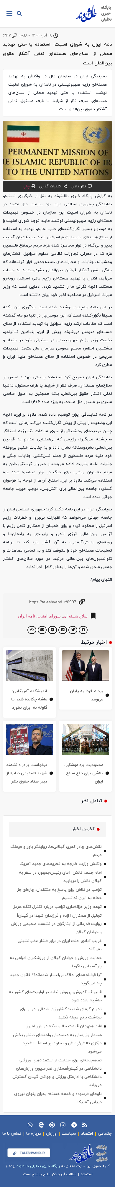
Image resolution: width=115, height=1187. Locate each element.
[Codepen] (52, 1125)
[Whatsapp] (30, 1125)
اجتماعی (105, 1133)
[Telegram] (74, 1125)
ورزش (51, 1133)
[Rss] (85, 1125)
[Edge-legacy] (41, 1125)
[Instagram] (63, 1125)
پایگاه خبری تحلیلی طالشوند (38, 1166)
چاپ (26, 186)
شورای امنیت (49, 616)
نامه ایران (26, 616)
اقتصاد (87, 1133)
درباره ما (33, 1133)
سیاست (69, 1133)
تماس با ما (11, 1133)
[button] (19, 13)
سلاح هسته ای (75, 616)
